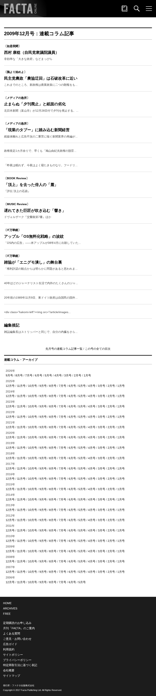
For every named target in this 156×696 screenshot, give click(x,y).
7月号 (28, 375)
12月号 (10, 385)
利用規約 (8, 649)
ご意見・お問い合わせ (17, 638)
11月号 (21, 385)
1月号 (87, 375)
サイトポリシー (13, 654)
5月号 (48, 375)
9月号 (9, 375)
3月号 (68, 375)
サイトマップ (11, 675)
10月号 (32, 385)
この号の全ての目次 (97, 348)
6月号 (38, 375)
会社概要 (8, 670)
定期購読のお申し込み (17, 623)
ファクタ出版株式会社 (23, 685)
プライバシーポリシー (17, 660)
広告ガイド (10, 644)
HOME (7, 603)
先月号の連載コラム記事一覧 (64, 348)
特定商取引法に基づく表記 (20, 665)
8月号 (19, 375)
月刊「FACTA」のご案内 (19, 628)
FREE (7, 613)
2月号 (77, 375)
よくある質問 (11, 633)
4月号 (58, 375)
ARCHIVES (10, 608)
